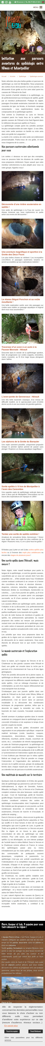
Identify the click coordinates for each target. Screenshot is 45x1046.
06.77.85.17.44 (34, 2)
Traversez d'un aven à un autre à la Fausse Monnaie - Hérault (19, 348)
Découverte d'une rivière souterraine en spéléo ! (21, 205)
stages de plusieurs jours (20, 555)
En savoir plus (11, 1026)
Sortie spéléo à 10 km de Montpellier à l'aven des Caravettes (21, 487)
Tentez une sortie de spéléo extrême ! (20, 533)
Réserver (20, 2)
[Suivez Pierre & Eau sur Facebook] (3, 2)
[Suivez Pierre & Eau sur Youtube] (10, 2)
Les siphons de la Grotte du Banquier (20, 441)
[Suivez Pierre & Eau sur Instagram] (6, 2)
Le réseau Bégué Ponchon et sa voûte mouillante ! (21, 300)
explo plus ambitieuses (31, 552)
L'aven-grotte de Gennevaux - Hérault (20, 396)
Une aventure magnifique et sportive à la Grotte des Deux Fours (22, 253)
